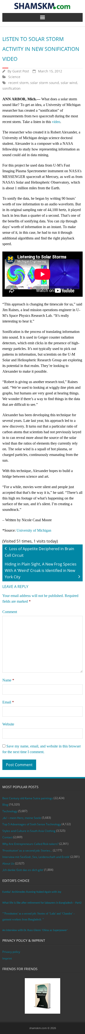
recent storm (18, 82)
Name (8, 680)
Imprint (7, 958)
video (56, 122)
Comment (9, 612)
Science (14, 77)
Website (8, 724)
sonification (11, 88)
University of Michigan (34, 530)
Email (8, 702)
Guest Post (20, 71)
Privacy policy (11, 952)
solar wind (69, 82)
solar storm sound (44, 82)
